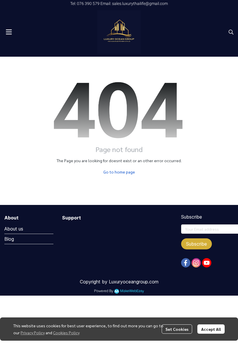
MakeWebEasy (132, 291)
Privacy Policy (33, 332)
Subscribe (196, 244)
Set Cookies (176, 329)
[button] (231, 32)
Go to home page (119, 171)
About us (13, 229)
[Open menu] (9, 32)
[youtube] (206, 262)
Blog (9, 239)
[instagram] (196, 262)
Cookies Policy (66, 332)
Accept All (211, 329)
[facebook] (185, 262)
